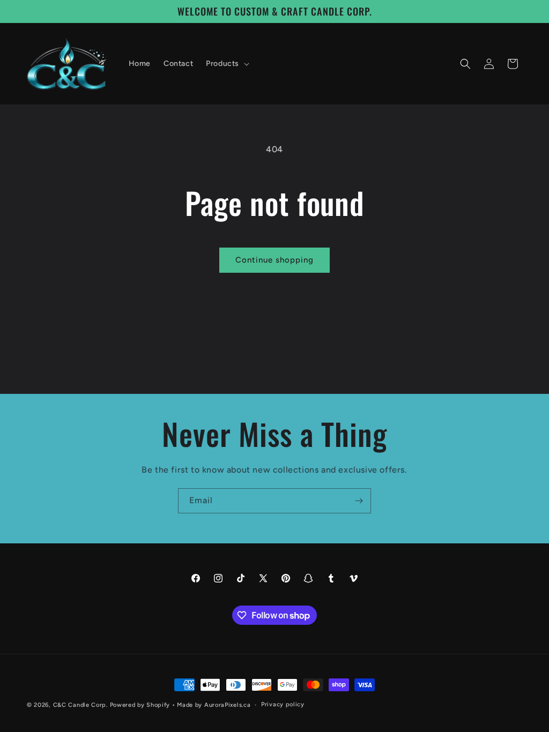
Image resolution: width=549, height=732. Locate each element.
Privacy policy (283, 704)
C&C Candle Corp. (80, 704)
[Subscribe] (358, 500)
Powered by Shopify (140, 704)
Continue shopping (274, 260)
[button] (226, 64)
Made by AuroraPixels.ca (213, 704)
